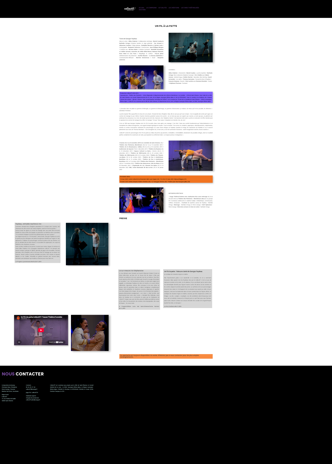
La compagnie (151, 7)
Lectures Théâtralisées (190, 7)
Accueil (141, 7)
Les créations (174, 7)
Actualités (162, 7)
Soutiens (142, 9)
